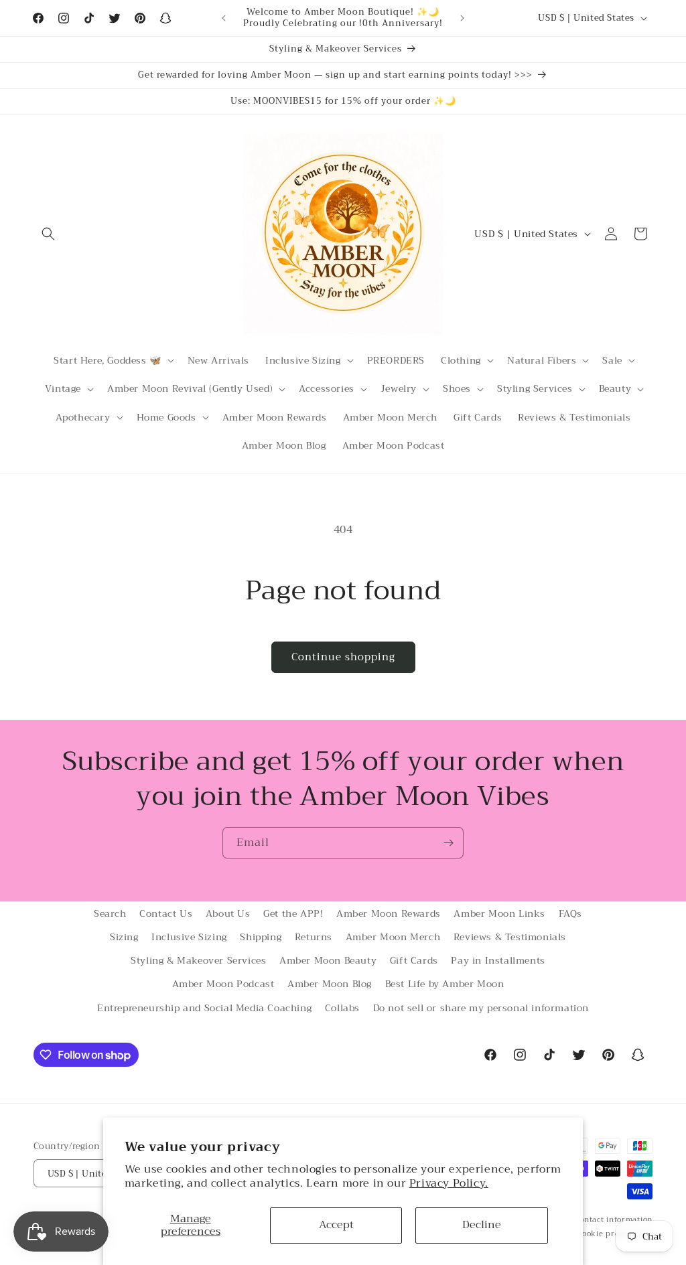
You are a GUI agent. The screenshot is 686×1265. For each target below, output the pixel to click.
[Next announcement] (462, 18)
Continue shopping (343, 657)
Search (110, 913)
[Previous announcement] (223, 18)
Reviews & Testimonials (510, 937)
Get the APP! (293, 913)
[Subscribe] (448, 843)
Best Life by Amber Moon (444, 984)
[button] (48, 233)
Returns (313, 937)
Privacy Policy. (448, 1183)
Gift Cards (414, 960)
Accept (336, 1224)
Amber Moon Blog (329, 984)
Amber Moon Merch (393, 937)
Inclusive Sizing (189, 937)
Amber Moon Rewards (388, 913)
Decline (481, 1224)
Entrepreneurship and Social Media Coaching (204, 1008)
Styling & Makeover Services (198, 960)
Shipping (260, 937)
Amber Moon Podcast (223, 984)
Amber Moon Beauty (327, 960)
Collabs (342, 1008)
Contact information (614, 1220)
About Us (228, 913)
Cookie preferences (615, 1234)
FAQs (570, 913)
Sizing (124, 937)
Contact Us (165, 913)
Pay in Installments (498, 960)
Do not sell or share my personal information (481, 1008)
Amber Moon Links (499, 913)
